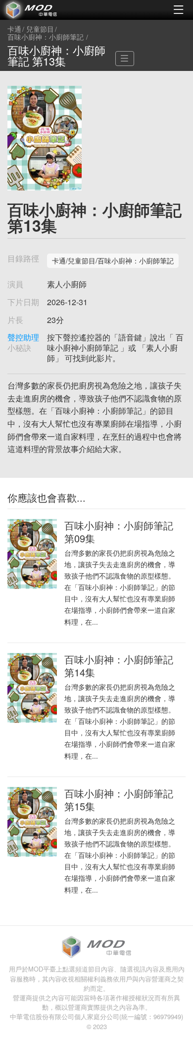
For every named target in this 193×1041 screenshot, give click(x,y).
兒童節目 (40, 29)
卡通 (14, 29)
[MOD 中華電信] (48, 10)
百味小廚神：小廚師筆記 (45, 37)
